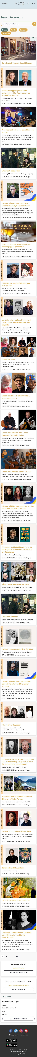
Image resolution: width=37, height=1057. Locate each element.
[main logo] (8, 3)
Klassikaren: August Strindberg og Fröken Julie (16, 284)
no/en (32, 3)
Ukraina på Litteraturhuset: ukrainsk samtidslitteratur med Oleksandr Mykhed (17, 683)
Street (4, 1005)
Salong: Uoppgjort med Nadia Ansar (16, 831)
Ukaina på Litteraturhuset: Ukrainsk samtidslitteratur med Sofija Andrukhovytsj (16, 935)
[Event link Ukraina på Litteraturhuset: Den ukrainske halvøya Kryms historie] (18, 191)
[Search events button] (34, 24)
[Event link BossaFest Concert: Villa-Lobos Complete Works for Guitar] (18, 420)
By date (4, 30)
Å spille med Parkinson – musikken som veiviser (18, 131)
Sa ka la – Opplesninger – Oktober (16, 900)
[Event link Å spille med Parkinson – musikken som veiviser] (18, 117)
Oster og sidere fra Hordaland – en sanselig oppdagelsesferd (16, 245)
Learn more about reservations (18, 985)
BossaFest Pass (8, 359)
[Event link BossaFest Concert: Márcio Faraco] (18, 459)
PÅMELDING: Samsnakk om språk (15, 584)
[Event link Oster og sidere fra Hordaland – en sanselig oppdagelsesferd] (18, 232)
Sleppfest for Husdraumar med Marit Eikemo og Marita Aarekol (17, 798)
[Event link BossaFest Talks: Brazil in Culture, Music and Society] (18, 383)
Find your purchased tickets (18, 972)
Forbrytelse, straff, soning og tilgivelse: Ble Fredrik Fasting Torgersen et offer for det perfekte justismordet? (18, 761)
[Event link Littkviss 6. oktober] (18, 604)
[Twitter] (16, 1031)
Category (23, 30)
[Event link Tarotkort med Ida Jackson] (18, 855)
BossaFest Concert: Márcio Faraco (16, 472)
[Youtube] (26, 1031)
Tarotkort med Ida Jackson (13, 868)
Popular (13, 30)
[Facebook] (10, 1031)
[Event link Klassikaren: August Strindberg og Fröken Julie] (18, 270)
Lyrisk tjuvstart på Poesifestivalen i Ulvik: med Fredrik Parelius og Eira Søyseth (16, 322)
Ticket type (6, 33)
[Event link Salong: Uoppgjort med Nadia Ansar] (18, 819)
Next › (18, 956)
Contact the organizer (20, 1018)
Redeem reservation (18, 989)
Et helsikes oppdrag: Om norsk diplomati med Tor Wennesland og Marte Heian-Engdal (16, 93)
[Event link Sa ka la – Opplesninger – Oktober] (18, 888)
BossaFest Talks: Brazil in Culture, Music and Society (16, 397)
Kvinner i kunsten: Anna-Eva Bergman (17, 649)
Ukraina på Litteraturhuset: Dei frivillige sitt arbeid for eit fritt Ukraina (18, 507)
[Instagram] (21, 1031)
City (3, 1011)
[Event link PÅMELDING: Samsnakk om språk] (18, 572)
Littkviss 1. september (11, 171)
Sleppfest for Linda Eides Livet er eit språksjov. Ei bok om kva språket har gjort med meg (17, 549)
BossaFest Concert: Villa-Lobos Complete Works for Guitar (15, 434)
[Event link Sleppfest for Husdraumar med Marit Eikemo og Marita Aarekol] (18, 784)
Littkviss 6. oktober (10, 617)
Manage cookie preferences (18, 1035)
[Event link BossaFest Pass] (18, 347)
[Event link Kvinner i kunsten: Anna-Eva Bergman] (18, 636)
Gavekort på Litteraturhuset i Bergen (17, 63)
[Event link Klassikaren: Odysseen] (18, 712)
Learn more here (18, 968)
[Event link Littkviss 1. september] (18, 158)
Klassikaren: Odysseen (11, 725)
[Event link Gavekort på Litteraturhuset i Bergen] (18, 48)
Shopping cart (21, 3)
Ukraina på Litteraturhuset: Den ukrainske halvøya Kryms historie (16, 204)
